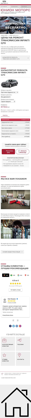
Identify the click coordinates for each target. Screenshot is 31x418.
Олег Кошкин (12, 299)
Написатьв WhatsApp (22, 151)
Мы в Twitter (13, 326)
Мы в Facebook (10, 326)
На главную (4, 6)
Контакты (24, 6)
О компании (14, 6)
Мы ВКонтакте (17, 326)
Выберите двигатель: (6, 94)
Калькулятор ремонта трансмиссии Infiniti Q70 (11, 58)
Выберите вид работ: (6, 90)
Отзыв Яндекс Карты (8, 315)
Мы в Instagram (20, 326)
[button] (13, 320)
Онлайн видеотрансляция (11, 252)
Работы (5, 115)
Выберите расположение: (7, 99)
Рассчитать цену (8, 151)
